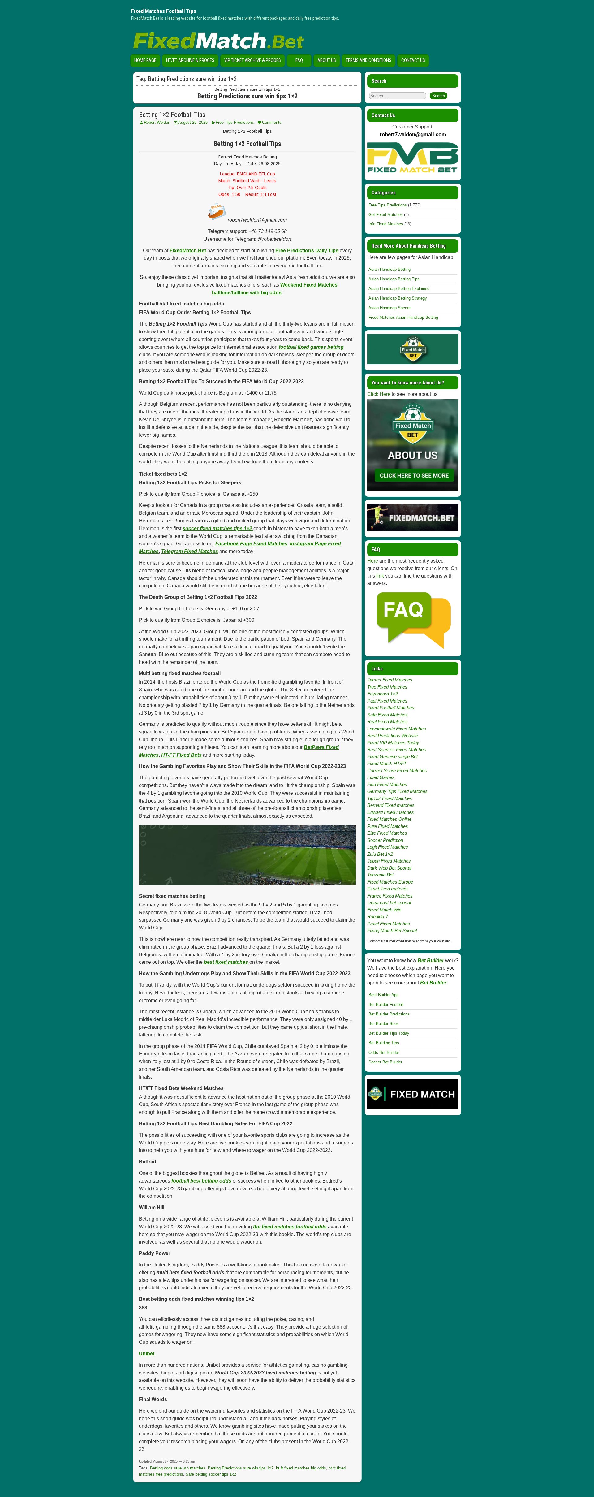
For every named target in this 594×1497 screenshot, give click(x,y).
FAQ (299, 60)
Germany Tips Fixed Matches (397, 791)
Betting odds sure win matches (177, 1468)
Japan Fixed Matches (389, 860)
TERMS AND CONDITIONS (368, 60)
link (380, 575)
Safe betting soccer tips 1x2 (211, 1474)
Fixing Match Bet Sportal (392, 930)
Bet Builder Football (386, 1004)
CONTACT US (413, 60)
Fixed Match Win (384, 909)
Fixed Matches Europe (390, 882)
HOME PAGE (145, 60)
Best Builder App (383, 995)
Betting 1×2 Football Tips (172, 115)
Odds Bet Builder (383, 1052)
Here (372, 561)
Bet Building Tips (383, 1043)
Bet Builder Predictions (389, 1014)
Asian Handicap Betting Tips (394, 279)
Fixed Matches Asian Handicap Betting (403, 317)
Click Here (378, 394)
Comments (272, 122)
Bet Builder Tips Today (388, 1033)
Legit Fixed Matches (387, 847)
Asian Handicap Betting (389, 269)
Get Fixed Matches (385, 214)
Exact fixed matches (388, 888)
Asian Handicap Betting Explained (398, 288)
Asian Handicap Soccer (389, 307)
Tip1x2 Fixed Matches (389, 798)
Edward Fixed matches (390, 812)
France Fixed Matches (390, 895)
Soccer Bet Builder (385, 1062)
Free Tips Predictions (235, 122)
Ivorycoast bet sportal (389, 902)
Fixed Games (381, 777)
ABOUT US (326, 60)
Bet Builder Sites (383, 1023)
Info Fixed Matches (385, 224)
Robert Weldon (157, 122)
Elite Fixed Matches (387, 833)
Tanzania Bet (380, 874)
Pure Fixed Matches (387, 826)
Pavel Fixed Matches (388, 923)
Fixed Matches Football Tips (163, 11)
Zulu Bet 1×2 (380, 854)
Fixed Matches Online (389, 819)
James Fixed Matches (389, 679)
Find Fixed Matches (387, 784)
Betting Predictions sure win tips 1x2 (240, 1468)
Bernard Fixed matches (391, 805)
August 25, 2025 (193, 122)
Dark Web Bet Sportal (389, 868)
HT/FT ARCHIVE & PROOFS (190, 60)
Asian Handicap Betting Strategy (397, 298)
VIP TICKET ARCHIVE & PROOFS (252, 60)
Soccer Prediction (385, 840)
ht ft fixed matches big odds (301, 1468)
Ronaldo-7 (377, 916)
